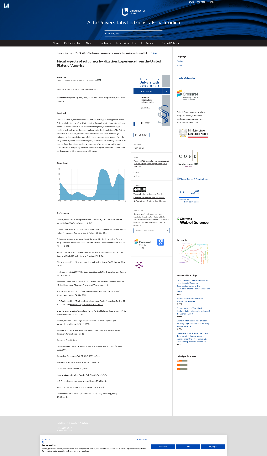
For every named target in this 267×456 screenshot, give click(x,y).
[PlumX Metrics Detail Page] (139, 264)
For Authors (148, 43)
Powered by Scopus (191, 202)
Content (104, 43)
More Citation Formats (144, 230)
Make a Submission (187, 78)
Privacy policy (142, 439)
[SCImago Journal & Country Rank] (192, 179)
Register (201, 2)
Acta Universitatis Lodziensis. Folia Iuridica (133, 22)
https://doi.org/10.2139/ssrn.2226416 (86, 304)
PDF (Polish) (142, 135)
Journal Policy (169, 43)
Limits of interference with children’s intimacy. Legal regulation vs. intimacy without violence (193, 323)
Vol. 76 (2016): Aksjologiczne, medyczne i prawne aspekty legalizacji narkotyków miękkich (111, 53)
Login (211, 2)
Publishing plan (72, 43)
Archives (68, 53)
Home (59, 53)
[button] (46, 439)
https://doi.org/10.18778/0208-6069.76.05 (79, 89)
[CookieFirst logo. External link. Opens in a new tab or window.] (43, 442)
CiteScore (195, 192)
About (89, 43)
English (180, 61)
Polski (179, 65)
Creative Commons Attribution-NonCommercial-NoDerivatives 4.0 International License (149, 197)
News (56, 43)
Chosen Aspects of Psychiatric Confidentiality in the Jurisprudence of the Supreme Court (193, 311)
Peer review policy (126, 43)
